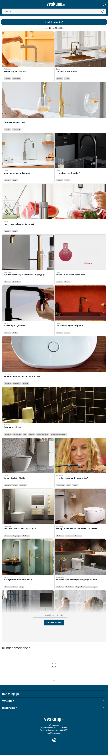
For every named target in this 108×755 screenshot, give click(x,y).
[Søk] (102, 11)
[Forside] (55, 4)
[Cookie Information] (54, 740)
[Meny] (5, 4)
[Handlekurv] (104, 4)
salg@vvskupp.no (54, 733)
